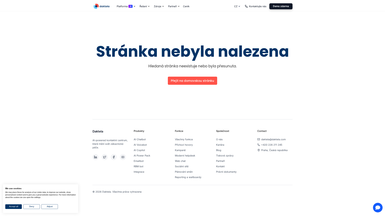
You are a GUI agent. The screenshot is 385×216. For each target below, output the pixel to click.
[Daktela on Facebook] (115, 157)
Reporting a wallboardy (188, 177)
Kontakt (220, 166)
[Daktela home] (101, 6)
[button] (125, 6)
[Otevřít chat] (378, 207)
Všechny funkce (184, 139)
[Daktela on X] (106, 157)
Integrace (139, 171)
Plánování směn (184, 171)
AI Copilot (139, 150)
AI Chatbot (140, 139)
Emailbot (139, 160)
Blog (218, 150)
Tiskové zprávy (225, 155)
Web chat (180, 160)
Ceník (186, 6)
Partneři (220, 160)
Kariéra (220, 144)
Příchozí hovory (184, 144)
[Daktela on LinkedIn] (96, 157)
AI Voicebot (140, 144)
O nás (219, 139)
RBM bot (138, 166)
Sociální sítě (181, 166)
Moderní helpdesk (185, 155)
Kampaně (180, 150)
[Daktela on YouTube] (124, 157)
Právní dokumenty (226, 171)
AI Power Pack (142, 155)
